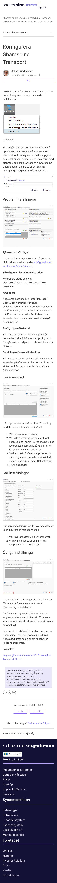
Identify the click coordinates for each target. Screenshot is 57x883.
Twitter (9, 692)
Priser (6, 779)
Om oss (8, 850)
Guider (50, 21)
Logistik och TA (12, 829)
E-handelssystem (14, 820)
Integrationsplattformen (18, 769)
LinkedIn (14, 692)
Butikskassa (10, 815)
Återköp (8, 784)
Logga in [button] (42, 7)
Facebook (5, 692)
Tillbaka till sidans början (17, 733)
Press (6, 865)
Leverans (9, 794)
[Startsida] (20, 6)
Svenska (12, 754)
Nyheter (8, 855)
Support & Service (14, 789)
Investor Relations (14, 860)
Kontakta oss (11, 875)
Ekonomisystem (13, 825)
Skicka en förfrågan (39, 723)
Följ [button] (28, 80)
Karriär (7, 870)
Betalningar (10, 810)
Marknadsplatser (13, 834)
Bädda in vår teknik (15, 774)
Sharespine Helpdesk (14, 18)
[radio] (20, 711)
